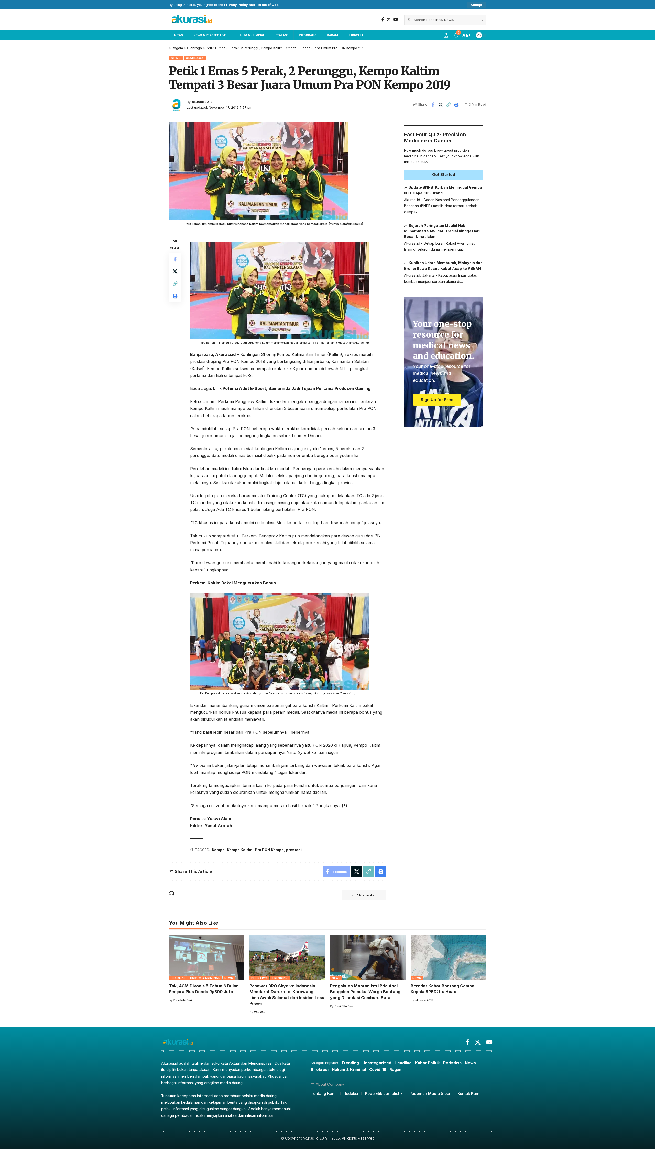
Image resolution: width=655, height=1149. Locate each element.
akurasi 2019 (202, 102)
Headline (178, 977)
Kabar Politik (427, 1062)
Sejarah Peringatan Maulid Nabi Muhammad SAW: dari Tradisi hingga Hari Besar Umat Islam (442, 231)
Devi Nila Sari (182, 1000)
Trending (280, 977)
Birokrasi (320, 1069)
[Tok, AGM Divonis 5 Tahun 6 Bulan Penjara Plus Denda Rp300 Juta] (206, 957)
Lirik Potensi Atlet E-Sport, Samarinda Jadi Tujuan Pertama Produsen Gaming (291, 388)
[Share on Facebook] (432, 105)
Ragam (396, 1069)
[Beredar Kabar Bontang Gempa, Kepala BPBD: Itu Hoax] (448, 957)
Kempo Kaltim (240, 849)
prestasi (294, 849)
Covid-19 (377, 1069)
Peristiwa (259, 977)
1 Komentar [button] (366, 895)
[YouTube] (395, 19)
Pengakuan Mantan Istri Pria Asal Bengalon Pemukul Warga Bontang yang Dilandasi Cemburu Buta (365, 991)
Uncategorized (376, 1062)
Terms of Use (267, 5)
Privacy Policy (236, 5)
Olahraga (195, 58)
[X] (388, 19)
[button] (476, 5)
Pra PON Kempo (269, 849)
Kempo (218, 849)
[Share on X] (440, 105)
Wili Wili (259, 1012)
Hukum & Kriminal (205, 977)
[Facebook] (382, 19)
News (176, 58)
